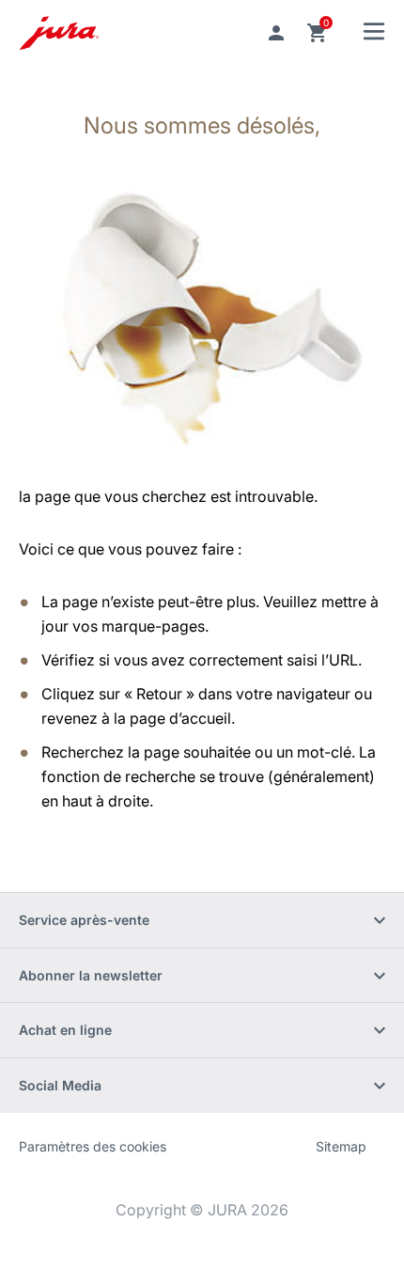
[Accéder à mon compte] (276, 33)
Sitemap (341, 1146)
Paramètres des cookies (92, 1146)
